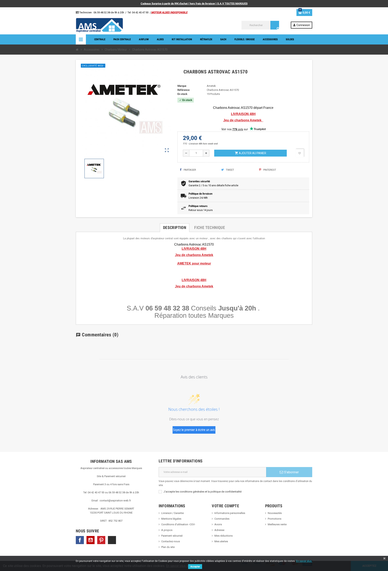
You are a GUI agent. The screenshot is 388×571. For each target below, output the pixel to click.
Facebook (80, 540)
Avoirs (218, 524)
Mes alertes (221, 541)
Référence (183, 89)
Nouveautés (275, 513)
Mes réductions (223, 535)
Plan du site (168, 547)
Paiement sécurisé (171, 535)
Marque (181, 85)
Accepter (195, 566)
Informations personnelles (229, 513)
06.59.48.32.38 (102, 12)
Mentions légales (171, 518)
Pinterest (269, 169)
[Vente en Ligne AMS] (99, 24)
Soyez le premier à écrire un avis (194, 430)
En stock (182, 93)
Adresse (219, 530)
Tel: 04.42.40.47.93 (138, 12)
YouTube (90, 540)
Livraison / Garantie (172, 513)
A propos (166, 530)
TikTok (112, 540)
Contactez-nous (170, 541)
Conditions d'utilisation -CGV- (178, 524)
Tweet (229, 169)
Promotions (274, 518)
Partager (189, 169)
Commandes (221, 518)
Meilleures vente (277, 524)
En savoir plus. (304, 561)
